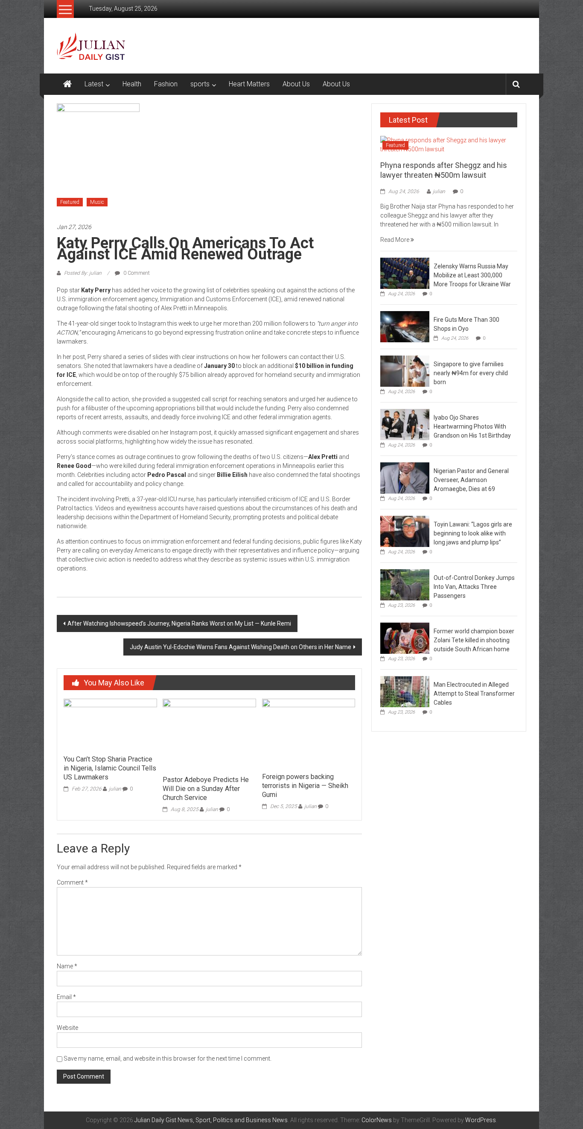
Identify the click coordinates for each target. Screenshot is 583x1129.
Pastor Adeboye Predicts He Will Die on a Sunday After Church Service (206, 789)
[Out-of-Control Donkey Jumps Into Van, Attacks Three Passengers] (404, 584)
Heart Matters (249, 84)
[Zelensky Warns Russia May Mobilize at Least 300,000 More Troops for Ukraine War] (404, 272)
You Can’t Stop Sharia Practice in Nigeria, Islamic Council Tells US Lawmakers (110, 768)
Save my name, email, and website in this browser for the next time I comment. (167, 1058)
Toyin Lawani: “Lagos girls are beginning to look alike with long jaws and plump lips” (473, 533)
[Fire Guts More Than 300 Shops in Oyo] (404, 326)
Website (67, 1027)
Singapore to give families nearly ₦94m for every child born (471, 373)
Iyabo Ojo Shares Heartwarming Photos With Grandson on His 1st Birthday (472, 426)
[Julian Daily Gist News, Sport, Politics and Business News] (67, 84)
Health (131, 84)
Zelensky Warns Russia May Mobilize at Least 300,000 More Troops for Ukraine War (472, 275)
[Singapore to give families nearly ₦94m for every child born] (404, 370)
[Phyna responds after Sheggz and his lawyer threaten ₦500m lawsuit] (448, 144)
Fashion (166, 84)
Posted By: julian (83, 273)
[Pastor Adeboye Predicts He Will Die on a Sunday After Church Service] (209, 734)
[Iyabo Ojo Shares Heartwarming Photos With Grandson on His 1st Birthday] (404, 423)
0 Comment (136, 273)
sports (200, 84)
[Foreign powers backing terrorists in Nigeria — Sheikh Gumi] (308, 732)
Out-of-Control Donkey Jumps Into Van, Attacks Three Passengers (474, 586)
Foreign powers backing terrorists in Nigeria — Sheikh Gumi (305, 786)
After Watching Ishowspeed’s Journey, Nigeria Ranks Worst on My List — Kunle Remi (179, 623)
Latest (94, 84)
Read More (395, 239)
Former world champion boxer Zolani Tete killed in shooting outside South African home (474, 640)
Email (66, 997)
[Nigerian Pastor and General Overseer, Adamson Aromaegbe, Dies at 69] (404, 477)
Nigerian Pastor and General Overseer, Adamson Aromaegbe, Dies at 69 (471, 479)
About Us (296, 84)
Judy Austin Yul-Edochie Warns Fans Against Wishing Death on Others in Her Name (240, 647)
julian (115, 789)
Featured (69, 202)
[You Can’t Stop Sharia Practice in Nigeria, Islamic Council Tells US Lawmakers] (110, 724)
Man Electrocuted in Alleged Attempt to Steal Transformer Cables (474, 693)
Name (67, 966)
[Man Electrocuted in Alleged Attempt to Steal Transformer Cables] (404, 691)
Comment (72, 882)
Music (97, 202)
